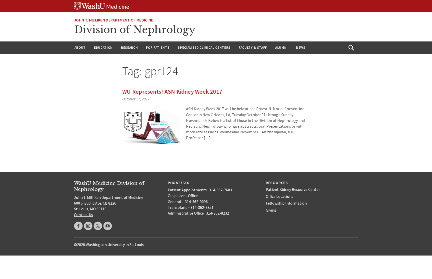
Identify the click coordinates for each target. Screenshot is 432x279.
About (80, 47)
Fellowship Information (286, 203)
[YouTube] (107, 226)
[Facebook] (78, 226)
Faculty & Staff (253, 47)
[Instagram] (88, 226)
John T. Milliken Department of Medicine (113, 19)
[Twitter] (98, 226)
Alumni (281, 47)
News (301, 47)
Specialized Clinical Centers (204, 47)
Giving (271, 210)
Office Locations (279, 196)
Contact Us (83, 214)
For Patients (158, 47)
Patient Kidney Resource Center (293, 189)
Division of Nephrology (135, 29)
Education (103, 47)
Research (129, 47)
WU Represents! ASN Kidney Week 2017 (172, 91)
